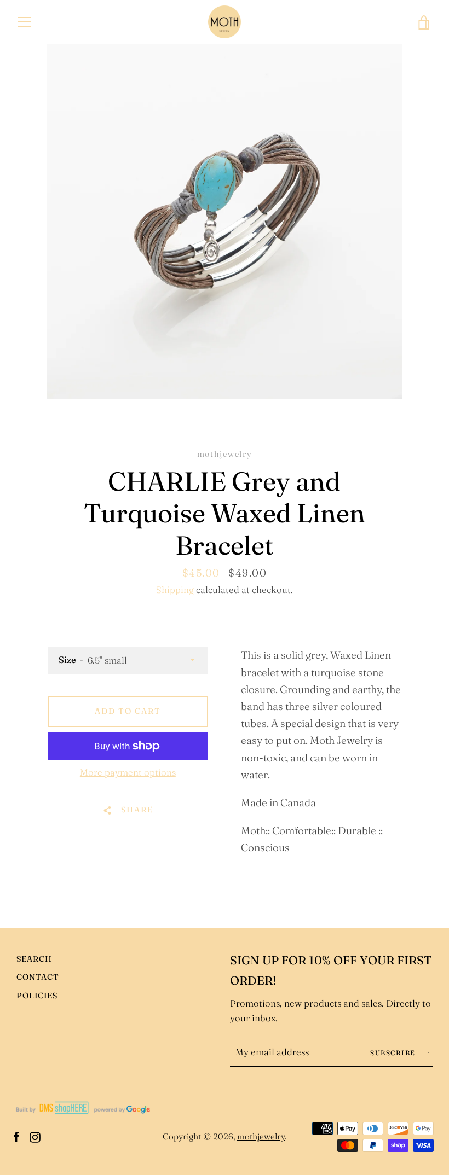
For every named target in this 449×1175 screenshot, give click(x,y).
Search (34, 959)
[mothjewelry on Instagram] (35, 1135)
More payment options (128, 772)
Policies (36, 996)
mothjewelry (261, 1136)
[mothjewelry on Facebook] (16, 1135)
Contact (37, 977)
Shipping (175, 589)
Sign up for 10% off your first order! (331, 970)
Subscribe (394, 1053)
